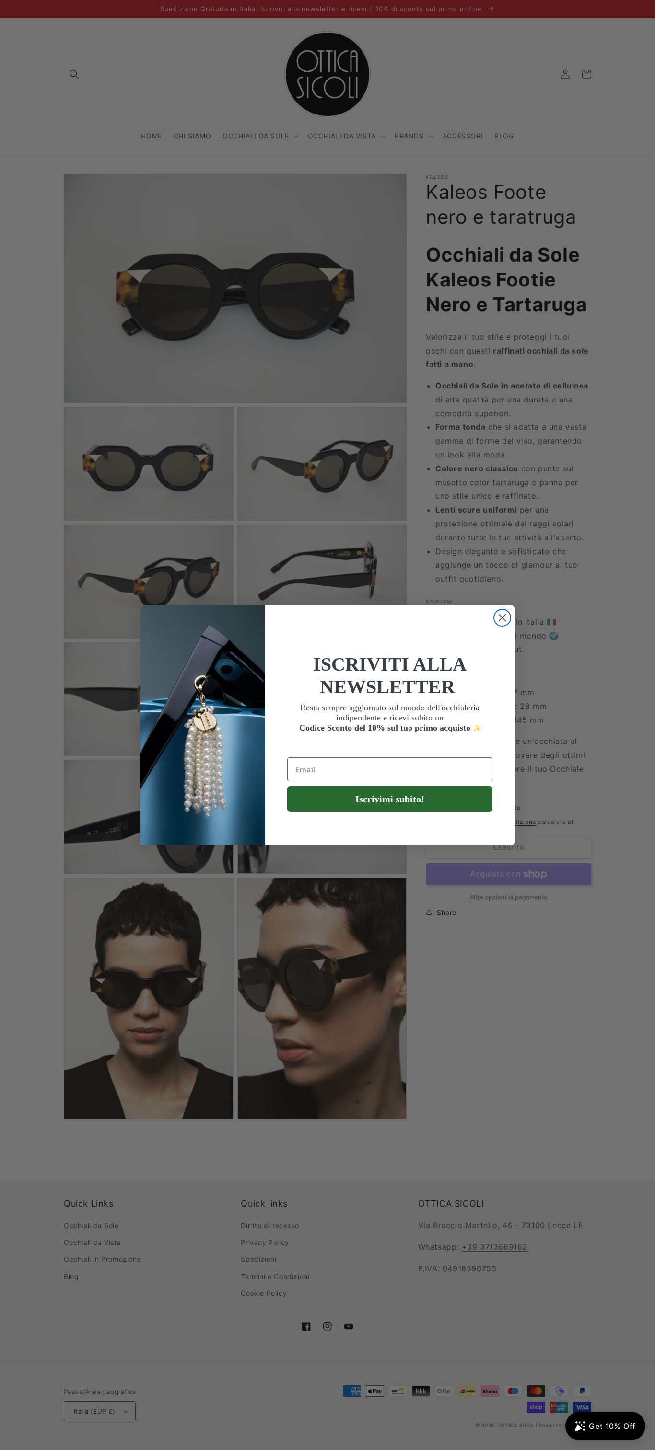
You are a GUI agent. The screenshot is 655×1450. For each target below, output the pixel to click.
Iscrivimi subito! (389, 799)
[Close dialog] (502, 617)
